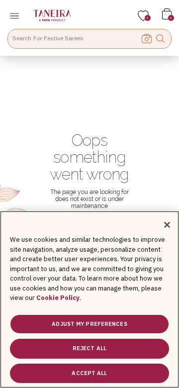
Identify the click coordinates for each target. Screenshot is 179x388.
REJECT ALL (89, 348)
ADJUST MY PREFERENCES (89, 323)
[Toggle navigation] (17, 15)
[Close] (167, 225)
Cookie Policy (58, 297)
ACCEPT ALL (89, 373)
